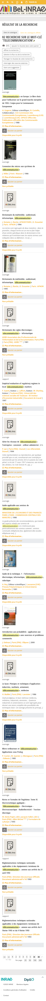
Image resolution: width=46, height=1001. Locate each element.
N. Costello (34, 110)
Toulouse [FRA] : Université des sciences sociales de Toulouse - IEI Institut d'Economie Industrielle (20, 395)
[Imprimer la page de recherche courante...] (3, 45)
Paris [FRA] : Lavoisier (21, 694)
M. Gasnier (15, 756)
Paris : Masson (16, 173)
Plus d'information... (14, 126)
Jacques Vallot (27, 817)
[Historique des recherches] (17, 2)
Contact (6, 995)
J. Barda (15, 222)
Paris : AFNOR (10, 224)
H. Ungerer (7, 110)
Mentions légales (22, 984)
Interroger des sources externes (16, 63)
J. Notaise (6, 222)
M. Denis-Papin (8, 817)
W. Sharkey (38, 391)
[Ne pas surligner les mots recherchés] (34, 40)
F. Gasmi (5, 391)
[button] (4, 131)
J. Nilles (5, 173)
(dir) (18, 817)
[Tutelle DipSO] (34, 980)
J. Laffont (21, 391)
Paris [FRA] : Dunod (17, 449)
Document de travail (32, 398)
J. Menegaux (27, 756)
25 (25, 960)
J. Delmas (6, 642)
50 (30, 960)
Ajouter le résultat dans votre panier (25, 46)
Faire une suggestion (11, 67)
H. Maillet (6, 694)
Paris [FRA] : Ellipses (20, 642)
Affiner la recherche (11, 50)
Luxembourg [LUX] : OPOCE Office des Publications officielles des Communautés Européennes (20, 120)
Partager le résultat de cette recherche (18, 59)
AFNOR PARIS (25, 222)
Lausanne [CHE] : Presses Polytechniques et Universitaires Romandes (21, 587)
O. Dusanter (38, 222)
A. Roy (5, 584)
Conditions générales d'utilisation (15, 990)
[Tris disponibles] (7, 46)
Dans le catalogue (10, 32)
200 (40, 960)
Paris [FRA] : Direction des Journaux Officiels (21, 877)
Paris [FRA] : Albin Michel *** (14, 819)
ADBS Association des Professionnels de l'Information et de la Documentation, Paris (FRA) (23, 338)
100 (34, 960)
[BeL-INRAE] (23, 9)
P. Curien (6, 756)
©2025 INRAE (8, 984)
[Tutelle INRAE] (11, 979)
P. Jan (4, 449)
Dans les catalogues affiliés (30, 33)
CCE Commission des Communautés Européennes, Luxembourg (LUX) (22, 114)
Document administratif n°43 (14, 879)
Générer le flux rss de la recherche (17, 54)
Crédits (32, 990)
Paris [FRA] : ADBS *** (13, 342)
